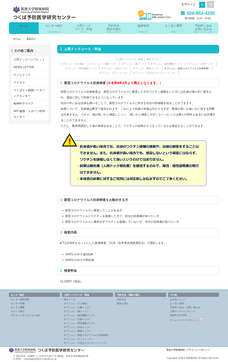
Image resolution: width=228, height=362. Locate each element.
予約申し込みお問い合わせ (203, 28)
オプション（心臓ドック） (104, 63)
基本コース (152, 59)
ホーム (24, 28)
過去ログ (31, 38)
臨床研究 (143, 28)
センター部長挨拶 (20, 299)
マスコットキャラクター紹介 (26, 315)
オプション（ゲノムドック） (114, 73)
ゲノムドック (22, 74)
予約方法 (121, 299)
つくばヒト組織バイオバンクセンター (29, 93)
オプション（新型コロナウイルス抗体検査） (187, 68)
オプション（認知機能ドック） (167, 63)
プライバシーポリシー (198, 349)
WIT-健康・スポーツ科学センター (29, 114)
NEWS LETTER (24, 67)
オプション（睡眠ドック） (146, 68)
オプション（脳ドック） (134, 63)
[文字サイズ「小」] (203, 4)
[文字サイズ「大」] (210, 4)
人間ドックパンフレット (29, 59)
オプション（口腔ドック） (201, 63)
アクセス (19, 82)
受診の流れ (122, 303)
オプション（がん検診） (73, 63)
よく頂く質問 (173, 28)
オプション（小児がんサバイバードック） (155, 73)
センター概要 (18, 307)
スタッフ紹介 (18, 311)
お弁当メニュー (178, 299)
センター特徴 (18, 303)
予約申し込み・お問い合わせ (185, 307)
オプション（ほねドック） (115, 68)
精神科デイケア (23, 103)
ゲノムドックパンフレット (184, 320)
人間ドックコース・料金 (83, 28)
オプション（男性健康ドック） (81, 68)
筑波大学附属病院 (175, 349)
